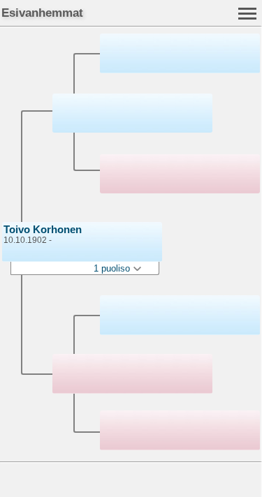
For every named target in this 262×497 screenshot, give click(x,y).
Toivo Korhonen (42, 229)
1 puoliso (113, 268)
